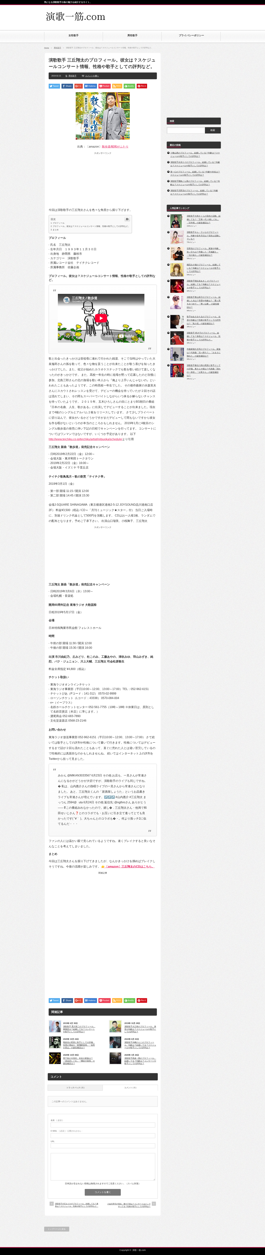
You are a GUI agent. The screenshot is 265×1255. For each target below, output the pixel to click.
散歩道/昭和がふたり (115, 146)
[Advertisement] (178, 15)
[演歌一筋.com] (76, 21)
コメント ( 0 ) (130, 1088)
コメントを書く (92, 76)
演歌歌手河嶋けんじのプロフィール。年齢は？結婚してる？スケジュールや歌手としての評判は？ (140, 1045)
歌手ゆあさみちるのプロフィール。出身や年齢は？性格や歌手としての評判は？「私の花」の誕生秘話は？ (203, 320)
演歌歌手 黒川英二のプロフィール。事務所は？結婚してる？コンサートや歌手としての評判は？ (79, 1029)
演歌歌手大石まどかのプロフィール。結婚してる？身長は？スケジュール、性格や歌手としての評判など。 (76, 1205)
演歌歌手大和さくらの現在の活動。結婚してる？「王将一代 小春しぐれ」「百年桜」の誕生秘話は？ (203, 219)
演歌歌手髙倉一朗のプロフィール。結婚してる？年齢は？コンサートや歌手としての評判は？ (140, 1061)
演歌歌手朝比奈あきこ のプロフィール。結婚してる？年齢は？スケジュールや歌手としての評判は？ (203, 284)
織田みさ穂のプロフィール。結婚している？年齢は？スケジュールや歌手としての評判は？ (203, 268)
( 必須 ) (57, 1120)
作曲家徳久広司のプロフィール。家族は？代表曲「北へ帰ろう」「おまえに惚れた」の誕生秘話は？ (203, 352)
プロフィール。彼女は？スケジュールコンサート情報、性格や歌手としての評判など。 (91, 226)
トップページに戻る (57, 1229)
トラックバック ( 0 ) (75, 1088)
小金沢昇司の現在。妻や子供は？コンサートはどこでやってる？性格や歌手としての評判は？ (129, 1205)
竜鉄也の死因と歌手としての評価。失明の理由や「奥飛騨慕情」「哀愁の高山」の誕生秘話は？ (79, 1045)
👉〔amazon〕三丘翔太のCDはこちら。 (128, 866)
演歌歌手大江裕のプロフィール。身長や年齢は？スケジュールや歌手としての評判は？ (140, 1029)
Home (46, 48)
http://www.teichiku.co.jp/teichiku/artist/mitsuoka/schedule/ (85, 439)
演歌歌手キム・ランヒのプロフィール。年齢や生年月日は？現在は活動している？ (203, 235)
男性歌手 (57, 48)
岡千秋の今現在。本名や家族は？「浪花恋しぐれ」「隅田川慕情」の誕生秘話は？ (79, 1061)
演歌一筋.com (139, 1250)
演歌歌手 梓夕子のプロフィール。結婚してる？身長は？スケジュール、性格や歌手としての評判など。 (203, 336)
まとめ (56, 230)
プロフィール (59, 223)
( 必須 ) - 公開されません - (66, 1131)
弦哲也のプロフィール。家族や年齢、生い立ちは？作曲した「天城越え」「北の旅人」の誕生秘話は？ (203, 251)
